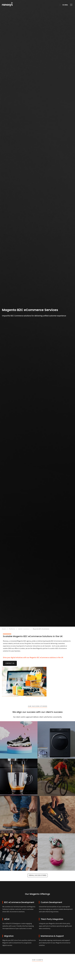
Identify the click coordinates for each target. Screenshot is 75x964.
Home (4, 629)
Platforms (12, 629)
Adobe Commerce (24, 629)
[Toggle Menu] (70, 4)
